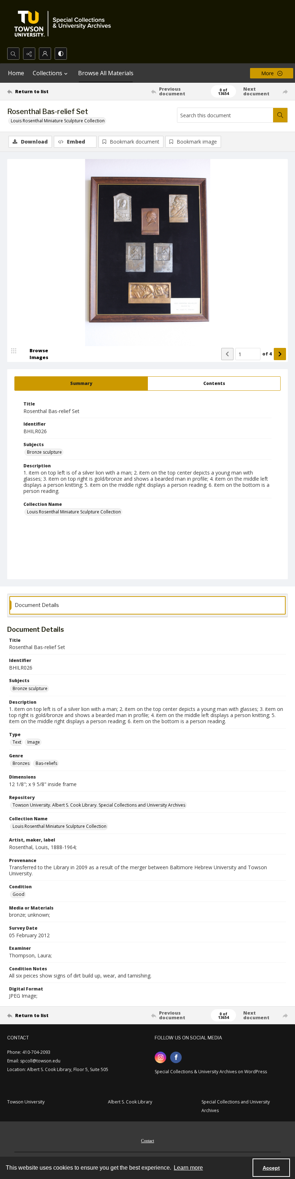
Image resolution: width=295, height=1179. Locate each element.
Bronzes (21, 763)
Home (16, 73)
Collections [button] (47, 73)
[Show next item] (280, 354)
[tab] (81, 383)
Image (33, 742)
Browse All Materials (105, 73)
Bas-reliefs (46, 763)
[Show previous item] (227, 354)
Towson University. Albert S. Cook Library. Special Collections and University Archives (99, 805)
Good (18, 894)
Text (17, 742)
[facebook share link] (176, 1057)
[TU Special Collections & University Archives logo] (64, 24)
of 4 (267, 353)
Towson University (26, 1102)
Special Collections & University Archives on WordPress (211, 1072)
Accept (271, 1168)
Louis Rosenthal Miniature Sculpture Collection (58, 121)
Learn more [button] (188, 1168)
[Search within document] (280, 115)
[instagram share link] (160, 1057)
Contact (147, 1140)
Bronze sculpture (44, 452)
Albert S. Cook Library (130, 1102)
